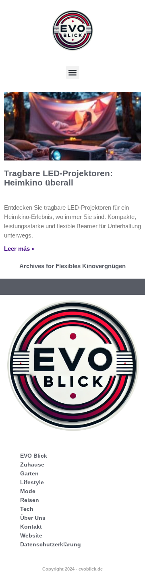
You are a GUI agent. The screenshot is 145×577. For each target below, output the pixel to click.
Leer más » (19, 248)
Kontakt (31, 526)
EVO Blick (33, 455)
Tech (26, 509)
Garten (29, 473)
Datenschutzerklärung (50, 544)
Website (31, 535)
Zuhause (32, 464)
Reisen (29, 500)
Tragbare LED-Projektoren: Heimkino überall (58, 178)
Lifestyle (32, 482)
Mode (27, 491)
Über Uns (33, 518)
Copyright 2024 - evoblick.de (72, 569)
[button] (72, 72)
